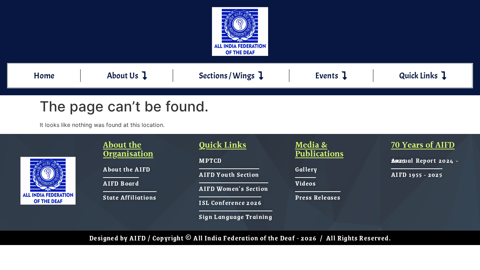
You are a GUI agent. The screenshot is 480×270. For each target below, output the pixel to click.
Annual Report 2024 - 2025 (425, 160)
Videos (305, 183)
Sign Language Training (235, 216)
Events (326, 75)
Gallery (306, 169)
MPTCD (210, 160)
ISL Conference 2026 (230, 202)
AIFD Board (121, 183)
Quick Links (418, 75)
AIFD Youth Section (229, 174)
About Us (122, 75)
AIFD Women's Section (233, 188)
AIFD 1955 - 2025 (416, 174)
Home (44, 75)
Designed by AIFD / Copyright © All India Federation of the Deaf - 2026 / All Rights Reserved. (240, 237)
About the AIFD (127, 169)
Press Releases (318, 197)
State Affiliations (129, 197)
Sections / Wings (226, 75)
